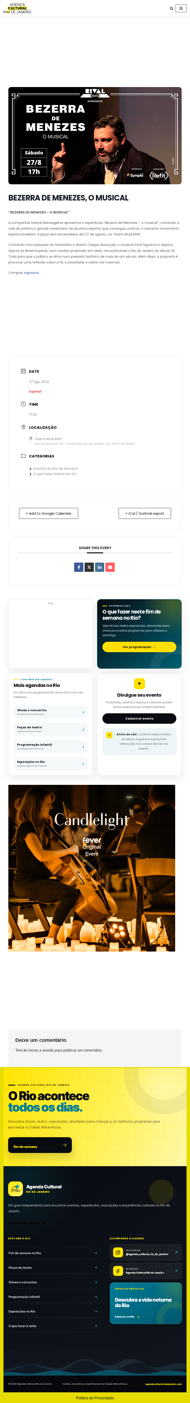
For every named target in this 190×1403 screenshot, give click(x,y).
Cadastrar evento (139, 718)
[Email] (110, 567)
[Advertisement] (95, 52)
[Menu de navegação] (181, 8)
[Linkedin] (99, 567)
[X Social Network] (89, 567)
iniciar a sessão (41, 1050)
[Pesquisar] (171, 8)
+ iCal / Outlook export (144, 513)
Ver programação (139, 647)
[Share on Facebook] (78, 567)
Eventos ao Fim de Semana (55, 468)
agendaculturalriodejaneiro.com (164, 1384)
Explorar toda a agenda (24, 1222)
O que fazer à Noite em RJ (54, 474)
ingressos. (32, 272)
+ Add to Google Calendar (48, 513)
